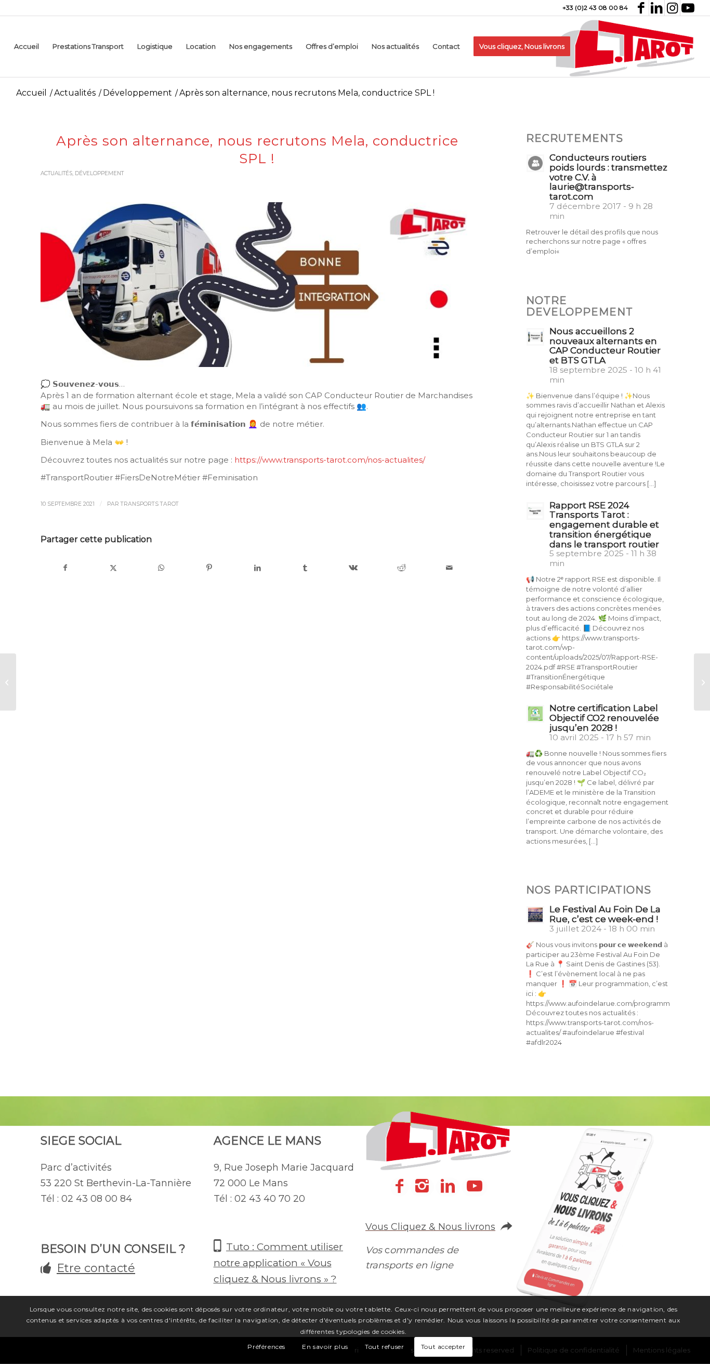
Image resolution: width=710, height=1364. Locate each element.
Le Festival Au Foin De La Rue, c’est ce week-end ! (605, 914)
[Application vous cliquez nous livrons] (591, 1231)
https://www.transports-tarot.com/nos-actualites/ (329, 460)
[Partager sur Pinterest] (209, 568)
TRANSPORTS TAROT (150, 504)
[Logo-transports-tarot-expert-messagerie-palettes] (625, 46)
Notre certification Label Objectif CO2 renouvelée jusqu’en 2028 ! (604, 718)
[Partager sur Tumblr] (305, 568)
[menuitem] (26, 46)
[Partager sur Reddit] (401, 568)
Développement (99, 173)
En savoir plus (325, 1346)
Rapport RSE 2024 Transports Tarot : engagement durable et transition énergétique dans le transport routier (604, 524)
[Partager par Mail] (449, 568)
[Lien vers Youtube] (688, 8)
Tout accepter (443, 1346)
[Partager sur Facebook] (65, 568)
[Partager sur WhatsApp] (161, 568)
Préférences (266, 1346)
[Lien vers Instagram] (672, 8)
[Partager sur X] (113, 568)
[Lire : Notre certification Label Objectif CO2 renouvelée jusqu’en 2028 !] (535, 713)
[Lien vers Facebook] (641, 8)
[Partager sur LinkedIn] (257, 568)
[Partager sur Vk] (353, 568)
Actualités (56, 173)
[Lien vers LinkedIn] (656, 8)
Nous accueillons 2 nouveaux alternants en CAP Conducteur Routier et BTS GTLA (605, 345)
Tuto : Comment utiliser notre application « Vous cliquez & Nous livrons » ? (279, 1263)
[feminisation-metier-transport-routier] (257, 284)
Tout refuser (384, 1346)
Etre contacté (96, 1268)
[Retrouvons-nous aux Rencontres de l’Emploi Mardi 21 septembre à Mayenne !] (702, 682)
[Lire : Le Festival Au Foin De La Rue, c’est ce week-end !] (535, 915)
